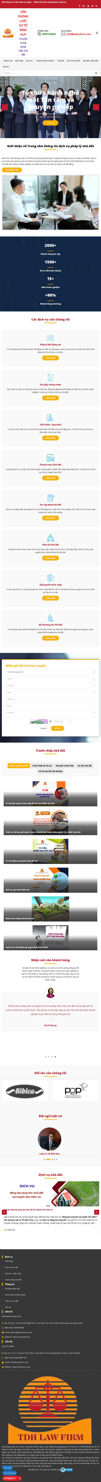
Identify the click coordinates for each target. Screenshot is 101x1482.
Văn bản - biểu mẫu (13, 1273)
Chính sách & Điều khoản (15, 1295)
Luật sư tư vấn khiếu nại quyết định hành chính (27, 947)
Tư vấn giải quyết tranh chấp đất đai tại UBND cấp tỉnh (30, 803)
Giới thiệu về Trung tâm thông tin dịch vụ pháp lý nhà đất (50, 146)
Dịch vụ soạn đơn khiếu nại (18, 890)
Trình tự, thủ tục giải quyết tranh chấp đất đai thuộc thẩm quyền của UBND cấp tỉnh (43, 832)
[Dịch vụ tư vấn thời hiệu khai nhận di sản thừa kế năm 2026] (50, 1193)
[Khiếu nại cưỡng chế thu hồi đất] (50, 909)
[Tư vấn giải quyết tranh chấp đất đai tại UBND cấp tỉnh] (50, 793)
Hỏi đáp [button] (61, 61)
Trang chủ (8, 61)
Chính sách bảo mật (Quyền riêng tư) (49, 2)
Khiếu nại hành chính (18, 765)
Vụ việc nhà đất (85, 765)
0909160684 (49, 34)
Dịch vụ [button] (29, 61)
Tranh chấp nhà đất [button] (45, 61)
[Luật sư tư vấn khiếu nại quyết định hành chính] (50, 937)
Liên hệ (8, 1307)
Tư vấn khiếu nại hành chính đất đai (22, 861)
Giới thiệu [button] (19, 61)
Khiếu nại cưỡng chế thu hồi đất (20, 918)
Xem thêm (50, 123)
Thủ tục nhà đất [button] (73, 61)
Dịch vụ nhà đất (11, 1267)
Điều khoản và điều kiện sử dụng (16, 2)
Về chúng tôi (12, 170)
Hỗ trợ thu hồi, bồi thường (50, 771)
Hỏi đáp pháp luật (12, 1288)
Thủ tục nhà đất (11, 1301)
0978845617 (10, 1478)
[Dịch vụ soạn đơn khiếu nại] (50, 880)
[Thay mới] (50, 721)
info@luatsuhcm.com (79, 34)
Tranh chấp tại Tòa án (42, 765)
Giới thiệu (9, 1261)
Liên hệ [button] (6, 67)
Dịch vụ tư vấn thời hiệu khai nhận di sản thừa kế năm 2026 (30, 1209)
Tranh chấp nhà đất (13, 1280)
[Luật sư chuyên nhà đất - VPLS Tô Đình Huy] (8, 33)
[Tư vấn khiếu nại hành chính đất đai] (50, 851)
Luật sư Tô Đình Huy (49, 1153)
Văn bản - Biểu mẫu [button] (90, 61)
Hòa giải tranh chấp (65, 765)
